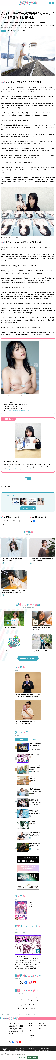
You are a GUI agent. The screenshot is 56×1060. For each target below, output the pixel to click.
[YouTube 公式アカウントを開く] (20, 1042)
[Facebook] (25, 982)
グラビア (31, 1030)
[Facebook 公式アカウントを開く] (13, 1042)
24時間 (21, 739)
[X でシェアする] (30, 521)
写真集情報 (31, 1035)
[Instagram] (30, 982)
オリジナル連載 (42, 1025)
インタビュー (31, 1028)
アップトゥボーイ (32, 1038)
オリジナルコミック (43, 1028)
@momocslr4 (13, 469)
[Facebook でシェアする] (34, 521)
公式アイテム (31, 1040)
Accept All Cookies (32, 1057)
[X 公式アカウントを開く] (10, 1042)
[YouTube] (34, 982)
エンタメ (4, 31)
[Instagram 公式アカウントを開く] (17, 1042)
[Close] (53, 1053)
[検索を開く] (50, 2)
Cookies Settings (21, 1057)
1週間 (34, 739)
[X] (21, 982)
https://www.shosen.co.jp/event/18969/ (18, 410)
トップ (3, 1014)
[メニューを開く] (53, 2)
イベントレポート (32, 1033)
